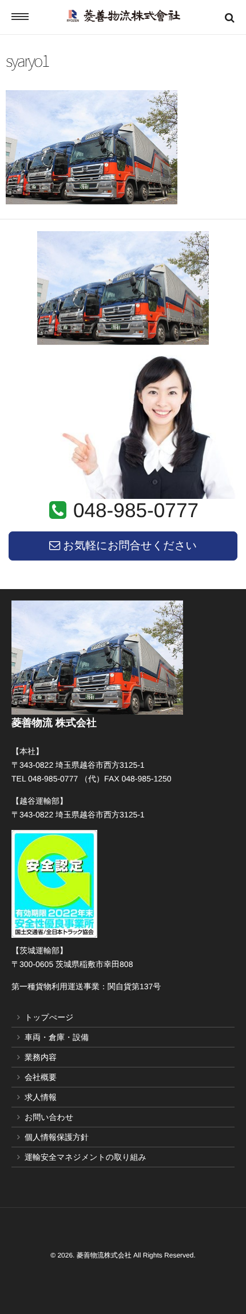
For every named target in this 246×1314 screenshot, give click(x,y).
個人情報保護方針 (57, 1137)
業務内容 (41, 1057)
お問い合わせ (49, 1117)
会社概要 (41, 1077)
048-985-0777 (136, 510)
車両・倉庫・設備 (57, 1037)
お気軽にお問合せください (128, 546)
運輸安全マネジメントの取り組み (85, 1157)
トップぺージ (49, 1017)
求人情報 (41, 1097)
